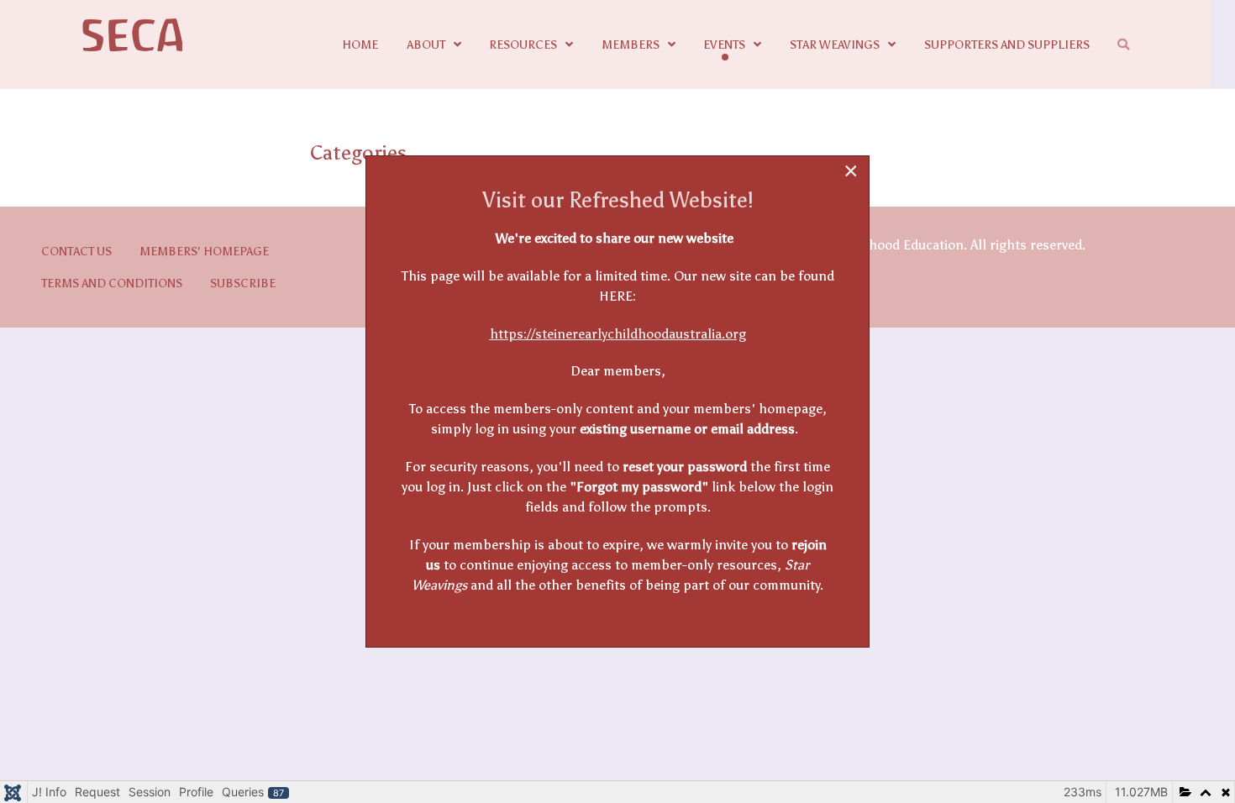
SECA (133, 36)
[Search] (1126, 44)
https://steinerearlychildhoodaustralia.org (618, 334)
